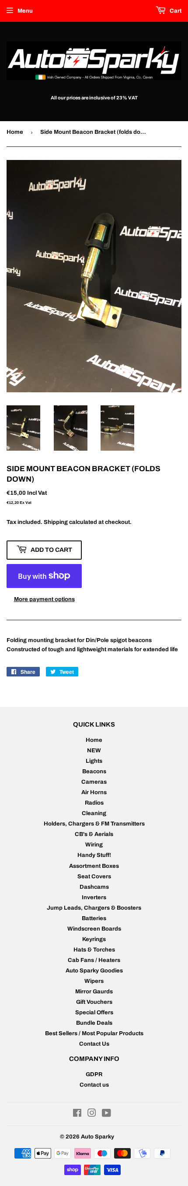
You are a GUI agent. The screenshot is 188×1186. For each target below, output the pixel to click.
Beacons (94, 771)
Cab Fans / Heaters (94, 960)
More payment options (44, 599)
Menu (25, 11)
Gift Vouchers (94, 1002)
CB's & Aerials (94, 834)
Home (15, 132)
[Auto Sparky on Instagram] (91, 1114)
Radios (94, 803)
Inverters (94, 897)
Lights (94, 761)
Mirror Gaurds (94, 992)
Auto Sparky (97, 1137)
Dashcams (94, 887)
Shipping (56, 522)
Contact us (94, 1085)
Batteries (94, 918)
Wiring (94, 845)
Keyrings (94, 939)
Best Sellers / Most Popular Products (94, 1033)
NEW (94, 751)
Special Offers (94, 1012)
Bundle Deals (94, 1023)
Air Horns (94, 792)
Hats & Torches (94, 950)
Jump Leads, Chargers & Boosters (94, 908)
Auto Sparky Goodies (94, 971)
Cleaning (94, 813)
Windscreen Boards (94, 929)
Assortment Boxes (94, 866)
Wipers (94, 981)
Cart (174, 11)
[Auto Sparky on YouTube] (106, 1114)
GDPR (94, 1074)
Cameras (94, 782)
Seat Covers (94, 876)
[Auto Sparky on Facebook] (77, 1114)
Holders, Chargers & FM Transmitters (94, 824)
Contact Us (94, 1044)
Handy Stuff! (94, 855)
